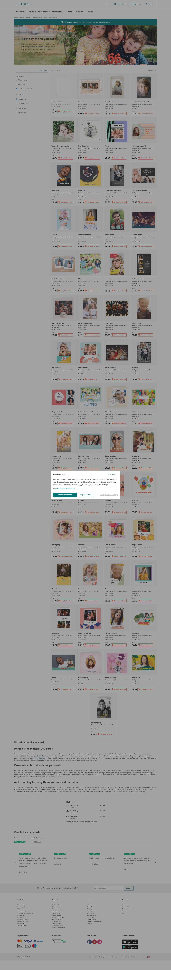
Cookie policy (58, 488)
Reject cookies (86, 495)
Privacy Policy (69, 488)
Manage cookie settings (109, 495)
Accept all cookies (65, 495)
